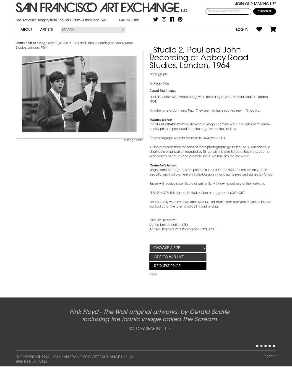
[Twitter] (155, 19)
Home (20, 43)
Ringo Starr (47, 43)
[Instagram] (164, 19)
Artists (46, 30)
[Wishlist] (255, 29)
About (26, 30)
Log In (242, 30)
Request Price (167, 266)
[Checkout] (269, 29)
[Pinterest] (180, 19)
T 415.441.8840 (129, 20)
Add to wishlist (169, 257)
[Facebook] (172, 19)
